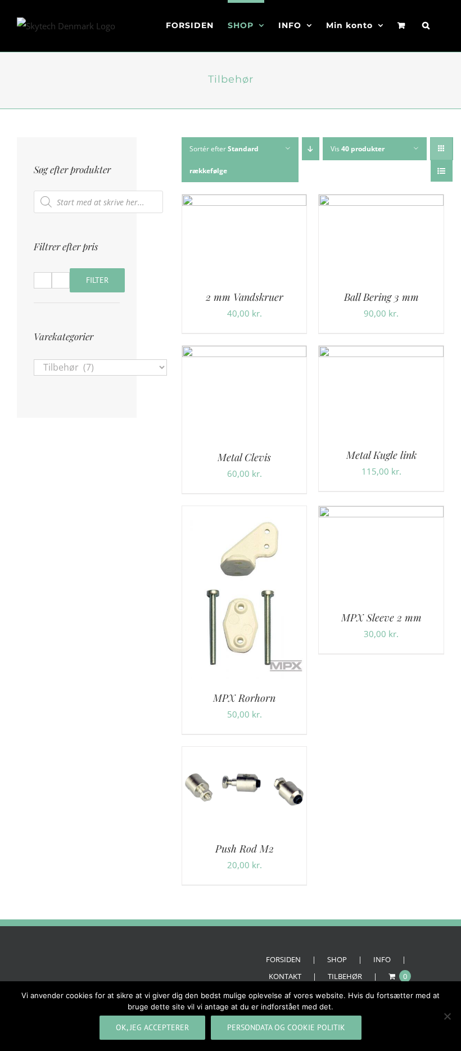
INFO (382, 959)
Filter (97, 280)
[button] (426, 23)
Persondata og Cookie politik (286, 1027)
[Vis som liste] (442, 171)
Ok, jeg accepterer (152, 1027)
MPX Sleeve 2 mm (381, 617)
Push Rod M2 (244, 848)
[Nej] (447, 1016)
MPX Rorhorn (244, 698)
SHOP (337, 959)
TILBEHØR (345, 976)
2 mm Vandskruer (244, 297)
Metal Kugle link (381, 455)
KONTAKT (285, 976)
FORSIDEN (283, 959)
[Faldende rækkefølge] (310, 148)
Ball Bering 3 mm (381, 297)
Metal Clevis (244, 457)
